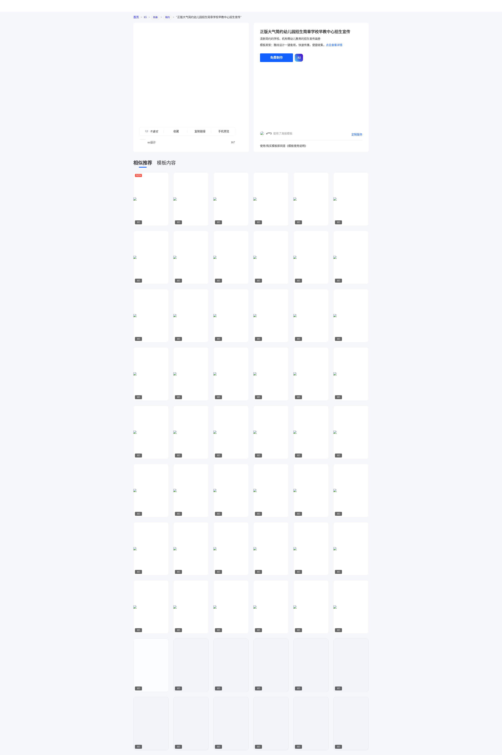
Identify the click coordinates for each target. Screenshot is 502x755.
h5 (145, 17)
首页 (136, 17)
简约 (167, 17)
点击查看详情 (334, 45)
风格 (155, 17)
